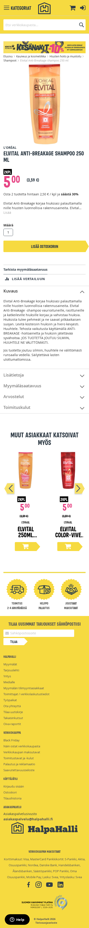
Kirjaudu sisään (13, 786)
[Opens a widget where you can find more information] (17, 920)
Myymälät (10, 664)
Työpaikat (10, 700)
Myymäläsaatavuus (22, 385)
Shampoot (10, 60)
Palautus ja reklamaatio (19, 764)
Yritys (7, 676)
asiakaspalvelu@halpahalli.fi (28, 819)
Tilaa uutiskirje (13, 712)
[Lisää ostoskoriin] (25, 546)
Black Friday (11, 740)
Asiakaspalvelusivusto (20, 814)
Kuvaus (10, 291)
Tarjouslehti (11, 670)
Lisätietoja (13, 375)
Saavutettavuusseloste (18, 770)
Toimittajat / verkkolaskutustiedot (26, 694)
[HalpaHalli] (44, 8)
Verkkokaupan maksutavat (21, 752)
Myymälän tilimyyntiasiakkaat (23, 688)
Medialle (9, 682)
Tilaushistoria (12, 798)
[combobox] (44, 24)
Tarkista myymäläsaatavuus (25, 269)
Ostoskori (10, 792)
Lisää (7, 212)
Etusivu (8, 56)
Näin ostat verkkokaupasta (21, 746)
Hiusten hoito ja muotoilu (66, 56)
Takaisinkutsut (13, 718)
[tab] (44, 291)
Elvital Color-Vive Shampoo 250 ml (68, 537)
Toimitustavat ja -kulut (18, 758)
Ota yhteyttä (12, 706)
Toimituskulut (16, 407)
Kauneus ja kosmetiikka (31, 56)
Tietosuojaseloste (46, 923)
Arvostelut (13, 396)
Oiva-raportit (12, 724)
